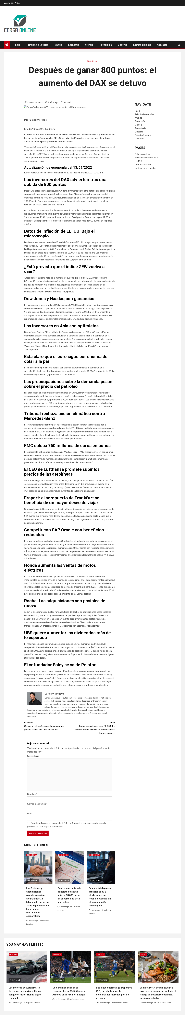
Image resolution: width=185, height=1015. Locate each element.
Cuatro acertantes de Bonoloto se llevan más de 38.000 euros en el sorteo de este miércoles (69, 895)
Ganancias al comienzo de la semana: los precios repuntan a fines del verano (44, 726)
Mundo (58, 44)
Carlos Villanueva (35, 102)
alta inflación (36, 284)
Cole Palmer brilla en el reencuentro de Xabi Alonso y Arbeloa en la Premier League (68, 991)
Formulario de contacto (146, 157)
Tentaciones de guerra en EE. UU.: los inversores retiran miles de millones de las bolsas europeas (94, 727)
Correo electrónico (37, 803)
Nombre (32, 794)
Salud (143, 954)
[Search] (179, 45)
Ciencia (89, 44)
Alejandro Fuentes (33, 1003)
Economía (73, 44)
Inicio (17, 44)
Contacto (162, 44)
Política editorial (143, 164)
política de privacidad (145, 167)
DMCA (138, 161)
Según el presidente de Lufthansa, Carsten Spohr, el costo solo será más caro (72, 480)
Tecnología (105, 44)
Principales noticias (37, 44)
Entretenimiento (142, 44)
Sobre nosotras (142, 154)
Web (29, 813)
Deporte (122, 44)
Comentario (33, 755)
